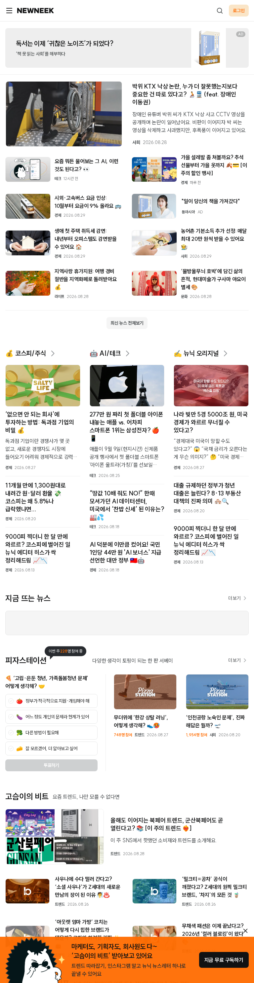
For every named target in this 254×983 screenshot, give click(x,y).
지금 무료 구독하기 (223, 960)
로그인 (239, 11)
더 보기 (234, 598)
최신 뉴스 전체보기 (127, 323)
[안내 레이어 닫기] (245, 931)
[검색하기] (220, 11)
